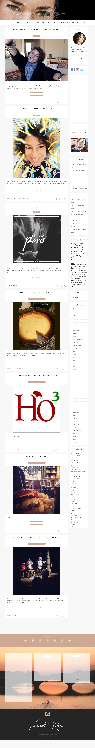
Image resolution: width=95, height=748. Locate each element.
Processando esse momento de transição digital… (36, 29)
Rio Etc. (73, 512)
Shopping (75, 427)
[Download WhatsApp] (73, 662)
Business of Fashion (76, 460)
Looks (83, 22)
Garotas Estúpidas (75, 476)
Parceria (75, 397)
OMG (72, 501)
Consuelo (18, 22)
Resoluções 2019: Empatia (79, 185)
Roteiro (74, 415)
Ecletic (37, 36)
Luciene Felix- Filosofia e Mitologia (77, 489)
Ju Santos (73, 480)
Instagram (36, 102)
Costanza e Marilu (81, 249)
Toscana (73, 284)
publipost (74, 270)
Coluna (74, 336)
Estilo (74, 363)
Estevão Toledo (75, 473)
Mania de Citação (75, 492)
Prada (82, 268)
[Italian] (81, 62)
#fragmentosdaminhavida (36, 298)
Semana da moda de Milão (78, 275)
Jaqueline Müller (77, 258)
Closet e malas (76, 330)
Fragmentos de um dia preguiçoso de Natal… (36, 375)
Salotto (79, 272)
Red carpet (81, 270)
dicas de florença (80, 253)
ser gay (74, 421)
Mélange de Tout (75, 494)
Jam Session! (76, 375)
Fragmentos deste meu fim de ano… (36, 292)
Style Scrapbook (75, 521)
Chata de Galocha (75, 462)
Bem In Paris (74, 457)
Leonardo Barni (49, 736)
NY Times (73, 499)
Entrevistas (75, 360)
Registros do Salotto (78, 406)
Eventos (74, 366)
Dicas (74, 351)
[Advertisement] (79, 98)
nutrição (84, 266)
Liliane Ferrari (74, 485)
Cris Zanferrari (74, 253)
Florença (61, 22)
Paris (37, 22)
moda (85, 264)
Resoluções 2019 (77, 409)
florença (78, 255)
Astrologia (82, 243)
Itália (72, 258)
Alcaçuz (73, 243)
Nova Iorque (52, 22)
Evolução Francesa (75, 474)
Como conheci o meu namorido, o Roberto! (77, 180)
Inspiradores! (76, 372)
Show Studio (74, 515)
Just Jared (73, 481)
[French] (78, 62)
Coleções (75, 333)
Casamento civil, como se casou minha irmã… (78, 214)
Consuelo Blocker (23, 102)
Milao (73, 264)
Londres (43, 22)
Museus (74, 388)
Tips (74, 433)
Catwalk (75, 327)
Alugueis (75, 315)
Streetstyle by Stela (76, 517)
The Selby (73, 526)
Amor (74, 318)
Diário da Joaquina (75, 469)
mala (84, 262)
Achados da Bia (75, 453)
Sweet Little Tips (75, 522)
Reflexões (75, 403)
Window (75, 442)
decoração (75, 348)
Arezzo (77, 243)
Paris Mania (74, 503)
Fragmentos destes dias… (36, 456)
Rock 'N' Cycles (75, 514)
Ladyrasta (73, 483)
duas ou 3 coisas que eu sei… (78, 471)
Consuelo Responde (77, 339)
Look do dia (82, 260)
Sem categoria (76, 418)
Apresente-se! (70, 22)
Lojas (74, 378)
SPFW (76, 282)
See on (74, 679)
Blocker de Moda (77, 324)
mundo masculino (77, 384)
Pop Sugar (73, 506)
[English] (80, 62)
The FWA (73, 524)
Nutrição (75, 391)
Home (12, 22)
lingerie (83, 258)
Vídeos (74, 439)
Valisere (79, 284)
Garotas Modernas (75, 478)
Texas (80, 282)
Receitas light (76, 400)
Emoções (75, 357)
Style (72, 519)
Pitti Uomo (78, 268)
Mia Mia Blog (74, 496)
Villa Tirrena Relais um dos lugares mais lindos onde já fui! (79, 165)
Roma (75, 272)
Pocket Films (74, 505)
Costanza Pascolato (79, 251)
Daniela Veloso (74, 467)
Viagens (74, 436)
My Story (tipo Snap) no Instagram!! (36, 108)
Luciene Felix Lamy (76, 262)
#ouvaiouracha (76, 312)
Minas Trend (79, 264)
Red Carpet (74, 510)
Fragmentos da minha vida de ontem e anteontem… (36, 537)
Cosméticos (75, 342)
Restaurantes (76, 412)
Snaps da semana (77, 430)
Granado (84, 256)
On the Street (76, 394)
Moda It (73, 497)
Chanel (72, 245)
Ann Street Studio (75, 455)
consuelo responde (30, 102)
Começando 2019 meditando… (80, 188)
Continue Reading (37, 190)
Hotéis (74, 369)
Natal (72, 266)
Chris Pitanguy (74, 464)
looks (87, 260)
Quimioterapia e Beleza (77, 508)
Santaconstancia (26, 285)
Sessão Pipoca (76, 424)
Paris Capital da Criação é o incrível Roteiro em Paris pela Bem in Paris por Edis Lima (78, 173)
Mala (77, 22)
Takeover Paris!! (36, 205)
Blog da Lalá (74, 458)
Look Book (74, 487)
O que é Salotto (28, 22)
